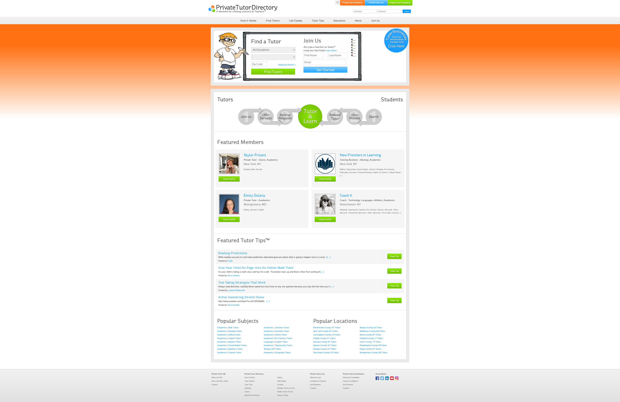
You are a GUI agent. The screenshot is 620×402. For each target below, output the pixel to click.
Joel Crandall (233, 305)
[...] (329, 257)
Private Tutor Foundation (353, 374)
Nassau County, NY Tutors (324, 342)
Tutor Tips (318, 20)
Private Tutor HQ (219, 374)
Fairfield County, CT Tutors (371, 338)
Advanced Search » (286, 65)
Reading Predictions (232, 253)
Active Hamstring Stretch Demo (241, 297)
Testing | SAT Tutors (272, 349)
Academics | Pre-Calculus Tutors (278, 338)
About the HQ (217, 377)
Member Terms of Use (286, 388)
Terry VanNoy (233, 276)
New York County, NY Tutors (325, 331)
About (358, 20)
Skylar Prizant (255, 155)
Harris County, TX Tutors (370, 342)
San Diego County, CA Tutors (326, 352)
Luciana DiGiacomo (236, 290)
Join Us (375, 20)
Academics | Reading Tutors (229, 331)
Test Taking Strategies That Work (241, 282)
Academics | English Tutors (229, 338)
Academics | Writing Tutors (228, 335)
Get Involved (348, 385)
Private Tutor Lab (317, 374)
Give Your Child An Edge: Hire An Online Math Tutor (256, 268)
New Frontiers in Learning (360, 155)
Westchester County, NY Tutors (326, 328)
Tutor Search (249, 381)
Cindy (230, 261)
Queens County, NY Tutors (324, 345)
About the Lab (315, 377)
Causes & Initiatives (350, 381)
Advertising (281, 381)
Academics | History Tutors (275, 335)
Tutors (247, 392)
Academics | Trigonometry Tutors (278, 345)
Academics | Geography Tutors (277, 352)
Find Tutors (272, 20)
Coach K (346, 195)
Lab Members (315, 385)
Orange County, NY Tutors (324, 349)
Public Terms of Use (285, 392)
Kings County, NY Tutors (370, 349)
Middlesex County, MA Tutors (372, 331)
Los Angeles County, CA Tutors (326, 335)
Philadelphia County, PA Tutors (373, 345)
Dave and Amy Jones (220, 381)
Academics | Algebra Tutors (229, 342)
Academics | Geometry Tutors (276, 331)
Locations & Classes (318, 381)
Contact (215, 385)
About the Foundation (351, 377)
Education (339, 20)
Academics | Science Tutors (229, 352)
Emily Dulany (254, 195)
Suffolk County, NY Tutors (324, 338)
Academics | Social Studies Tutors (232, 345)
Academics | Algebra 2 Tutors (230, 349)
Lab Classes (295, 20)
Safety (279, 377)
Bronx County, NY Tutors (370, 335)
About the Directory (252, 395)
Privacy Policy (282, 395)
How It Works (248, 20)
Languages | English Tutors (276, 342)
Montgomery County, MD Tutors (373, 352)
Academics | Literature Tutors (276, 328)
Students (247, 388)
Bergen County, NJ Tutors (371, 328)
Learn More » (331, 50)
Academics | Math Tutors (228, 328)
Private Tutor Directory (254, 374)
